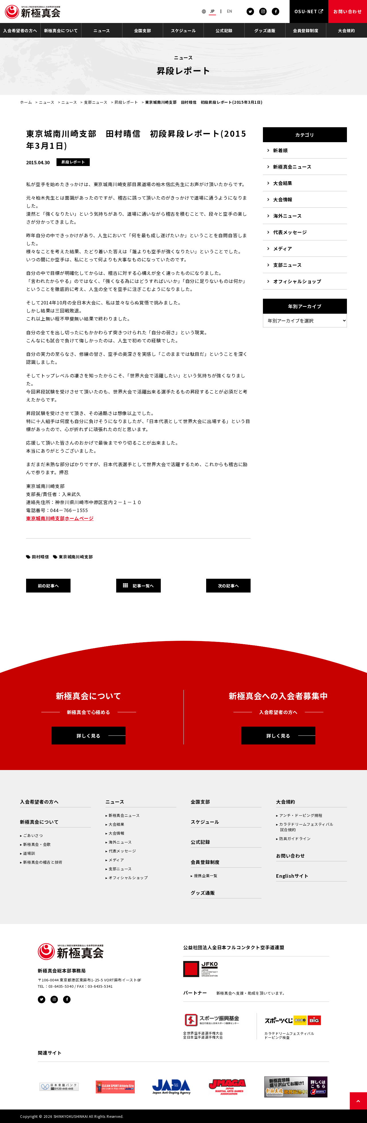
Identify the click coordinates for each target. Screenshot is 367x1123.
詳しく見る (89, 735)
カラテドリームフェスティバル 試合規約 (304, 826)
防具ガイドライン (295, 838)
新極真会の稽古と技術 (43, 862)
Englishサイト (292, 875)
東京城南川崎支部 (76, 556)
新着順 (280, 150)
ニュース (101, 30)
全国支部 (142, 30)
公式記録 (224, 30)
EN (229, 11)
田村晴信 (40, 556)
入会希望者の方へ (20, 30)
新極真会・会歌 (37, 844)
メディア (282, 248)
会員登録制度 (306, 30)
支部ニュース (96, 102)
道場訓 (29, 853)
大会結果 (282, 183)
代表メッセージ (290, 232)
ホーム (26, 102)
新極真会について (61, 30)
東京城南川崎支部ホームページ (59, 518)
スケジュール (183, 30)
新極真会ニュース (292, 166)
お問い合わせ (290, 855)
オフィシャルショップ (297, 281)
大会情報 (282, 199)
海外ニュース (287, 215)
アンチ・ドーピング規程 (300, 815)
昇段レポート (126, 102)
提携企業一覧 (206, 875)
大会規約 (346, 30)
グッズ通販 (265, 30)
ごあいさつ (33, 835)
